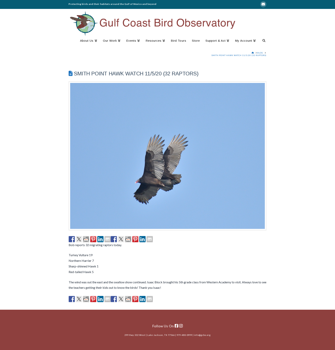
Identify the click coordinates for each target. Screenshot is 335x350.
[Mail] (263, 4)
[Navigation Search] (262, 41)
